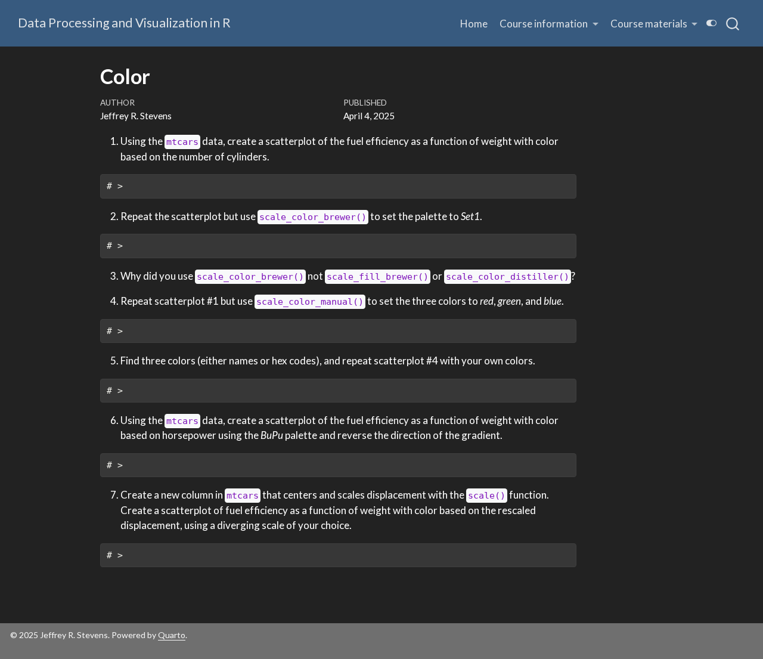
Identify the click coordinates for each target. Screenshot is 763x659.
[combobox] (733, 23)
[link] (549, 23)
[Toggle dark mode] (711, 23)
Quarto (171, 635)
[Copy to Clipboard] (569, 178)
